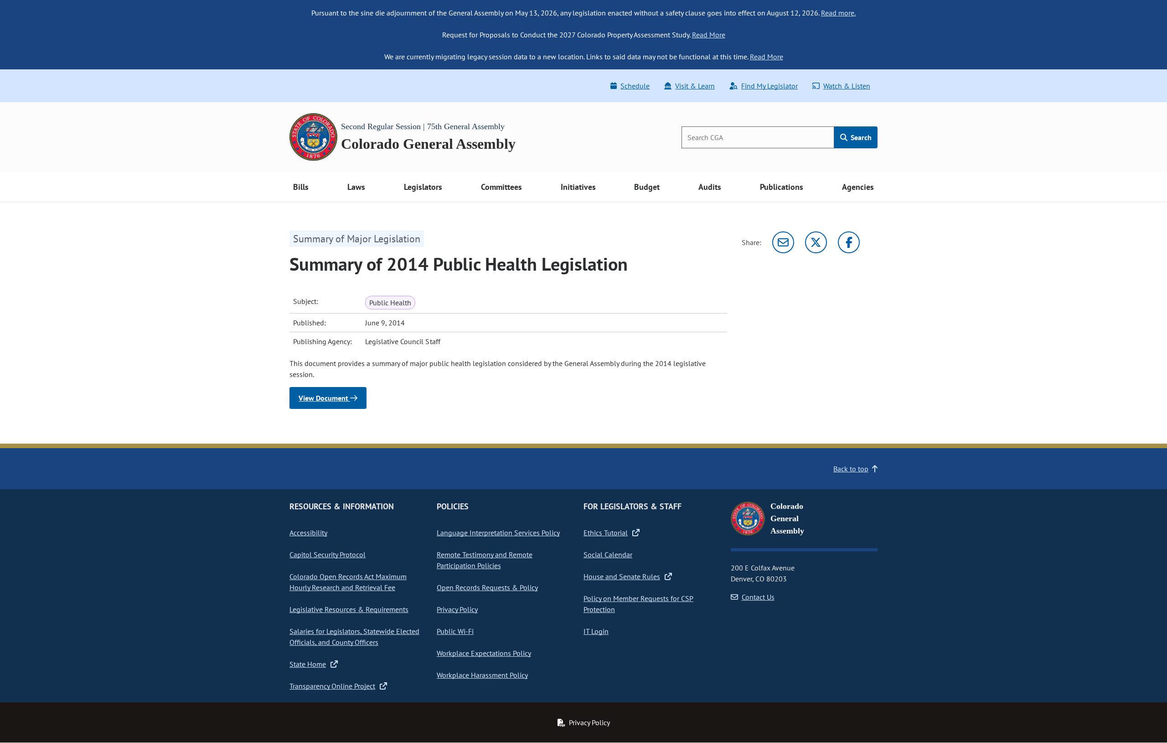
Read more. (838, 12)
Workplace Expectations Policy (484, 653)
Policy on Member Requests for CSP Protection (638, 604)
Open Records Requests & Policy (487, 587)
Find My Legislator (769, 85)
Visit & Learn (695, 85)
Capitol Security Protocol (327, 554)
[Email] (783, 242)
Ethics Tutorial (606, 532)
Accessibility (308, 532)
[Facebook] (849, 242)
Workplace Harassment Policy (482, 675)
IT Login (596, 631)
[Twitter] (816, 242)
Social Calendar (608, 554)
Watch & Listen (846, 85)
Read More (708, 34)
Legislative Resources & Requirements (348, 609)
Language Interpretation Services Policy (498, 532)
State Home (307, 664)
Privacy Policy (457, 609)
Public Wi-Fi (455, 631)
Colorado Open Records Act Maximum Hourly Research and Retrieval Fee (348, 582)
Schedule (635, 85)
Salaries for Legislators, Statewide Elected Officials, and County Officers (354, 637)
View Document (324, 398)
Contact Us (758, 597)
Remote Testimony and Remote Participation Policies (484, 560)
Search (860, 137)
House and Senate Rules (622, 576)
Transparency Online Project (332, 686)
